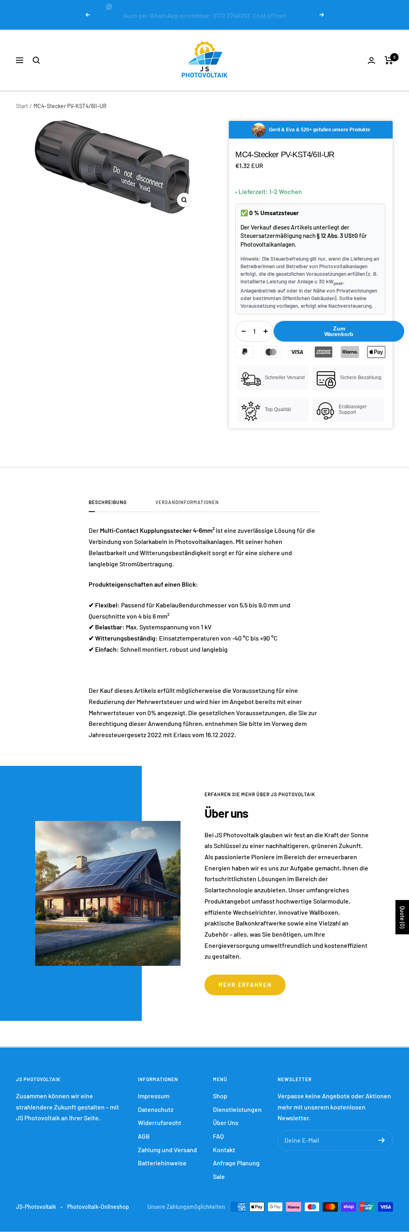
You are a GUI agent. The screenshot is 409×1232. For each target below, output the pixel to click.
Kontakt (224, 1143)
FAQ (218, 1129)
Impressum (153, 1089)
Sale (219, 1170)
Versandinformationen (187, 495)
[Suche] (36, 53)
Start (22, 99)
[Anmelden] (381, 1134)
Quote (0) (402, 917)
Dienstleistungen (237, 1103)
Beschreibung (108, 495)
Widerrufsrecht (159, 1116)
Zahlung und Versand (167, 1143)
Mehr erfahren (245, 978)
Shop (220, 1089)
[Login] (371, 54)
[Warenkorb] (389, 54)
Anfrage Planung (236, 1156)
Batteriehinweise (162, 1156)
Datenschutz (155, 1103)
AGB (144, 1129)
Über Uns (225, 1116)
